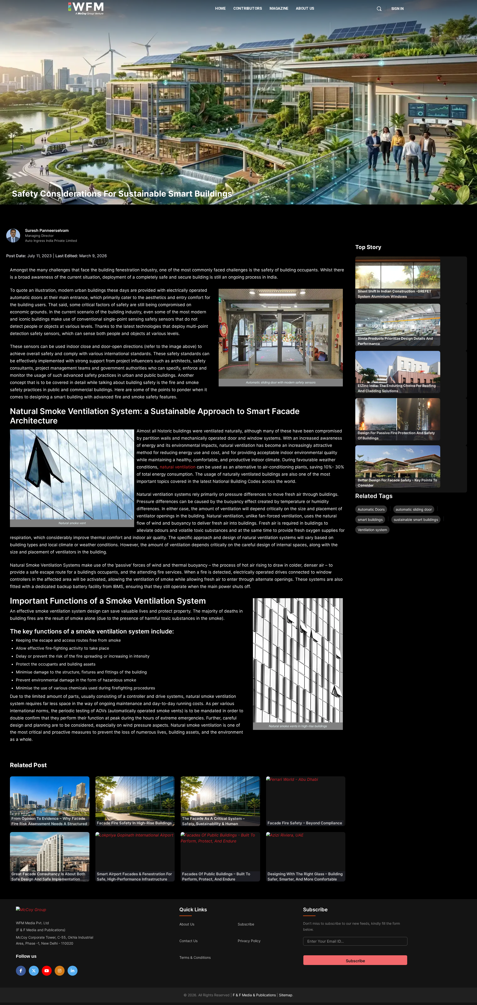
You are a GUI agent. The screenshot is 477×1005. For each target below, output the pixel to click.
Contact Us (188, 941)
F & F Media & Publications (254, 995)
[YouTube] (47, 971)
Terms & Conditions (195, 957)
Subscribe (246, 924)
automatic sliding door (414, 509)
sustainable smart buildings (416, 519)
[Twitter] (34, 971)
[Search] (379, 9)
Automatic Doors (371, 509)
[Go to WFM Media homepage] (85, 8)
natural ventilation (178, 466)
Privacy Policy (249, 941)
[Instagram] (60, 971)
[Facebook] (21, 971)
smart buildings (370, 519)
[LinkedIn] (73, 971)
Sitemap (285, 995)
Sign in (397, 9)
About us (186, 924)
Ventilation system (372, 530)
